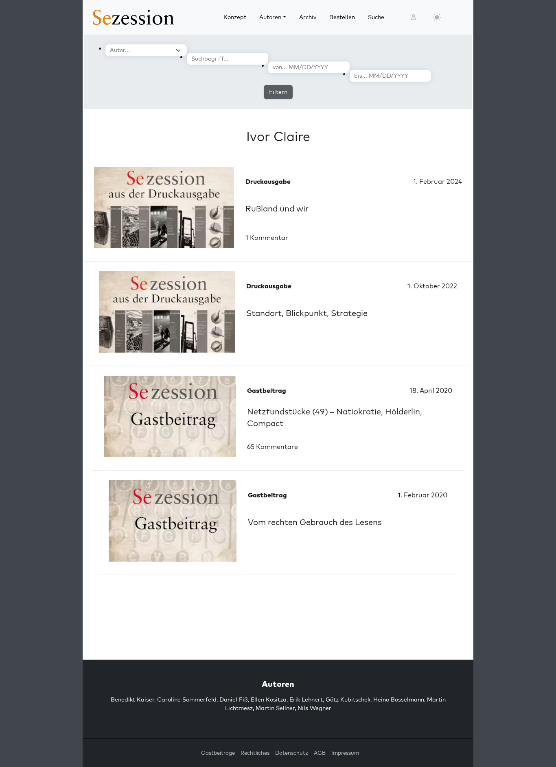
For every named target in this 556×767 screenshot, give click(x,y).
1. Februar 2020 (422, 495)
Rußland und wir (277, 208)
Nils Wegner (314, 708)
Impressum (345, 753)
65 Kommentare (272, 446)
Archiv (307, 17)
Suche (376, 17)
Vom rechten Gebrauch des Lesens (315, 522)
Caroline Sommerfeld (187, 699)
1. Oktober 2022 (432, 286)
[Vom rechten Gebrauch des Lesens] (172, 521)
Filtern (278, 92)
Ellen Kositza (269, 699)
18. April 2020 (430, 390)
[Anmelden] (413, 17)
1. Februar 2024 (437, 181)
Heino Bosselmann (398, 699)
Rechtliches (255, 753)
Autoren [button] (270, 17)
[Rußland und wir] (164, 207)
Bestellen (342, 17)
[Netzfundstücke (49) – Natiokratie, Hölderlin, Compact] (169, 416)
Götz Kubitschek (348, 699)
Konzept (234, 17)
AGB (320, 753)
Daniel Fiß (233, 699)
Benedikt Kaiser (132, 699)
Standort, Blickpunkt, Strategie (307, 313)
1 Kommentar (266, 237)
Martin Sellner (275, 708)
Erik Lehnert (306, 699)
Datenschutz (291, 753)
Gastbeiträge (218, 753)
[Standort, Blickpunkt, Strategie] (166, 312)
